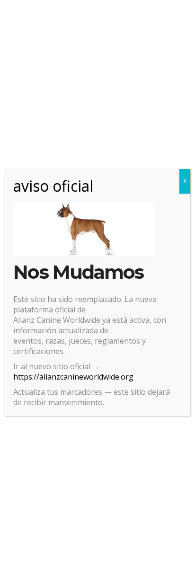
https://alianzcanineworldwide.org (73, 377)
